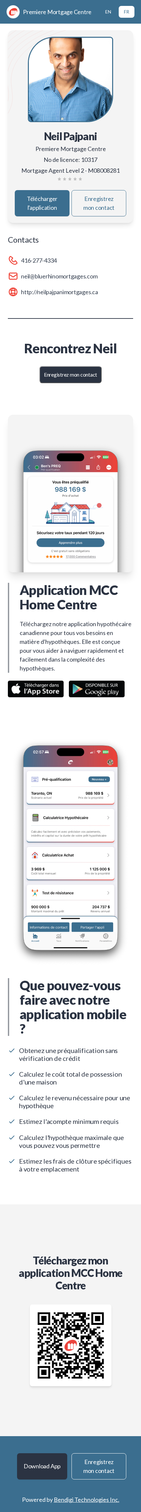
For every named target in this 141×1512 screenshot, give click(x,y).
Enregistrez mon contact (98, 203)
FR (126, 11)
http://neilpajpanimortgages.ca (59, 292)
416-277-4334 (39, 260)
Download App (42, 1466)
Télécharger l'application (42, 203)
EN (108, 11)
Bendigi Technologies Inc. (86, 1499)
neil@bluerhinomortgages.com (59, 276)
